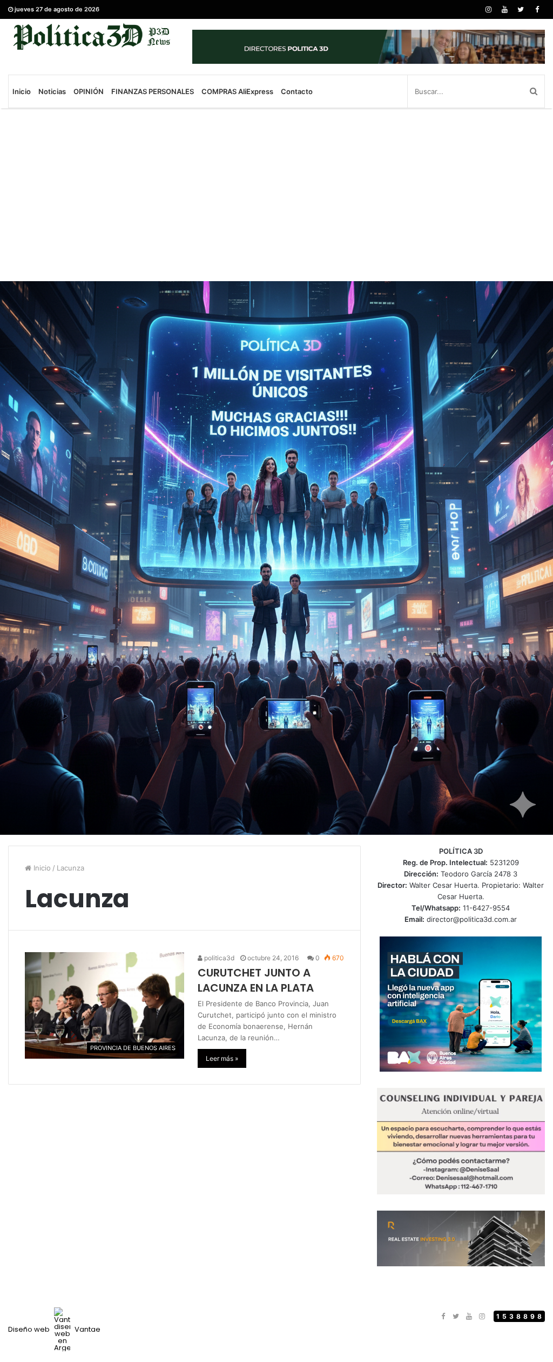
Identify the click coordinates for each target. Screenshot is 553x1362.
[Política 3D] (92, 36)
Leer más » (222, 1058)
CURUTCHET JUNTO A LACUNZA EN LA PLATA (256, 980)
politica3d (218, 958)
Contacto (297, 91)
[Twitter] (520, 9)
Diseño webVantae (54, 1329)
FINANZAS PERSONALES (152, 91)
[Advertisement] (276, 194)
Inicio (21, 91)
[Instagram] (488, 9)
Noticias (52, 91)
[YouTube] (504, 9)
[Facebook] (537, 9)
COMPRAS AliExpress (237, 91)
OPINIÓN (88, 91)
